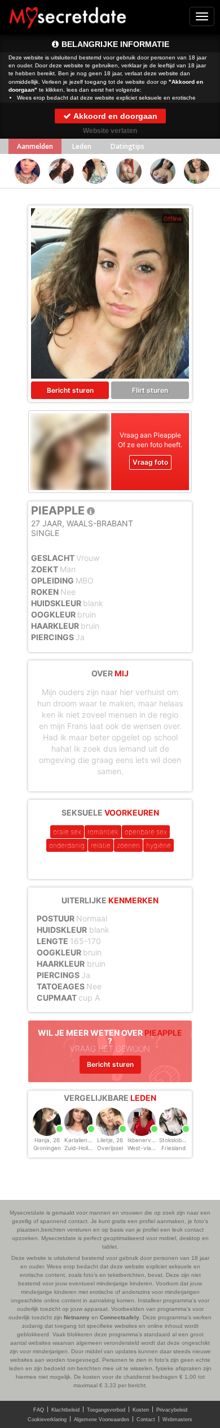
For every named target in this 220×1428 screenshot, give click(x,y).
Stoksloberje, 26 (180, 1140)
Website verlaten (110, 131)
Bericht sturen (70, 390)
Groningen (47, 1147)
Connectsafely (119, 1317)
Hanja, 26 (47, 1140)
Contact (146, 1419)
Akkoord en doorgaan (114, 116)
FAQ (38, 1410)
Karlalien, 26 (81, 1140)
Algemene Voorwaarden (101, 1419)
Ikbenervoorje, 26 (151, 1140)
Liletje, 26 (110, 1140)
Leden (81, 146)
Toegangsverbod (106, 1410)
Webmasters (177, 1419)
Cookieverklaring (47, 1419)
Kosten (141, 1410)
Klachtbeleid (65, 1410)
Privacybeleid (171, 1410)
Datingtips (127, 146)
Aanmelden (35, 146)
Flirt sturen (150, 390)
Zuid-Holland (81, 1147)
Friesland (173, 1147)
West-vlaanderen (150, 1147)
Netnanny (77, 1317)
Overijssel (110, 1147)
